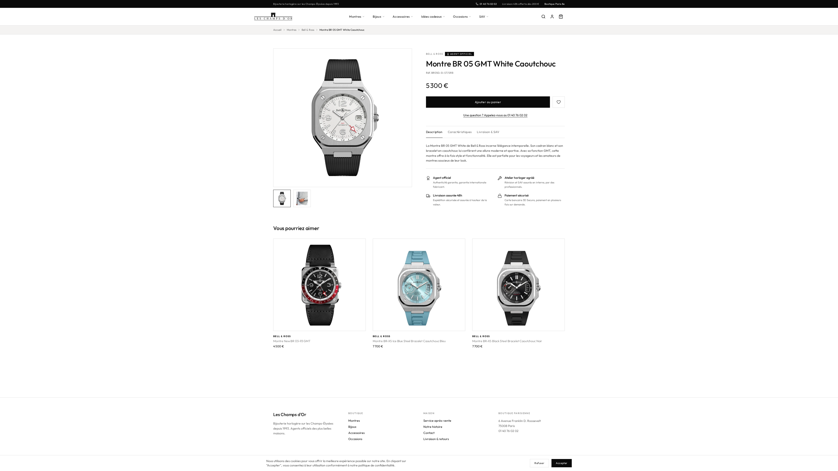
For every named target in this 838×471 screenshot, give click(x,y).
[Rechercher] (543, 16)
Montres (355, 17)
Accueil (277, 29)
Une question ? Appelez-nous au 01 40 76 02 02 (495, 115)
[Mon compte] (552, 16)
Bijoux (377, 17)
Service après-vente (437, 421)
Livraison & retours (436, 439)
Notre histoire (432, 427)
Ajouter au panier (488, 102)
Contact (428, 433)
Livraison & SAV (488, 132)
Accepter (561, 463)
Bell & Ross (308, 29)
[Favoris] (559, 102)
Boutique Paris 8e (554, 3)
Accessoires (401, 17)
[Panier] (561, 16)
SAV (482, 17)
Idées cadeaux (431, 17)
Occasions (460, 17)
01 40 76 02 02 (488, 3)
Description (434, 132)
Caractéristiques (460, 132)
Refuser (539, 463)
